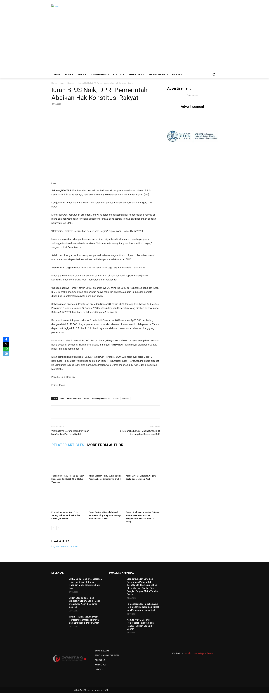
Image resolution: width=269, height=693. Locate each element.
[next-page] (58, 528)
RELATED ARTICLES (67, 445)
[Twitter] (80, 412)
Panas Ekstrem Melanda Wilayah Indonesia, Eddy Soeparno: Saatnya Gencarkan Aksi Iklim (105, 515)
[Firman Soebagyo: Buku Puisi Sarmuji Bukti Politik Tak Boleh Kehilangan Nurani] (68, 498)
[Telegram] (102, 412)
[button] (214, 74)
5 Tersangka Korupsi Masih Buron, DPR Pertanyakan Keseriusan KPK (140, 433)
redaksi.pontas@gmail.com (198, 653)
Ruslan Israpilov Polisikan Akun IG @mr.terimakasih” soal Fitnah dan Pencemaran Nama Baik (143, 607)
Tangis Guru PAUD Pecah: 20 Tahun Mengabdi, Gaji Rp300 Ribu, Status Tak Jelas (67, 479)
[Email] (95, 412)
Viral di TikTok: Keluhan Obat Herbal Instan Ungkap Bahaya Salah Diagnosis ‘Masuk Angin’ (84, 619)
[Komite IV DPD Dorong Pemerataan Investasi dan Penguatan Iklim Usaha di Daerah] (116, 623)
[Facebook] (73, 412)
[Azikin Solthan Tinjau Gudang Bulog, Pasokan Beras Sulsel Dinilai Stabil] (106, 461)
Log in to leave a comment (64, 546)
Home (54, 83)
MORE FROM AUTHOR (105, 445)
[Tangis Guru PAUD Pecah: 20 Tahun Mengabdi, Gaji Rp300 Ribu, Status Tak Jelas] (68, 461)
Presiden (125, 398)
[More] (109, 412)
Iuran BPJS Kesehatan (101, 398)
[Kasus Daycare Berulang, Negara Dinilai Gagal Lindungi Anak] (143, 461)
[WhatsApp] (88, 412)
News (62, 83)
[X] (6, 344)
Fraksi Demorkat (74, 398)
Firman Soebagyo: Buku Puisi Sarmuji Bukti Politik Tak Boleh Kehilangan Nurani (65, 515)
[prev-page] (53, 528)
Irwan (86, 398)
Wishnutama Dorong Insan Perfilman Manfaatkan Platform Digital (70, 433)
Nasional (71, 83)
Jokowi (115, 398)
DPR (62, 398)
